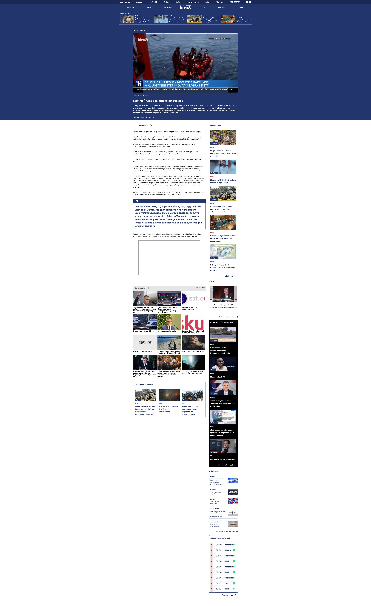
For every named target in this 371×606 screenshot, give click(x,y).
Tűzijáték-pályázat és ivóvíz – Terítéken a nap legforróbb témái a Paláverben (222, 403)
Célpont (213, 490)
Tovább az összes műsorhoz (225, 531)
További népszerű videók (227, 317)
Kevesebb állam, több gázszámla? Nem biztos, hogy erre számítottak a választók (223, 306)
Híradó (212, 476)
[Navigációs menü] (119, 7)
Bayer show (214, 509)
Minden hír (229, 276)
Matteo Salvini (137, 96)
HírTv (134, 30)
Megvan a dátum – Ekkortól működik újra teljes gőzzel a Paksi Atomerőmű (142, 21)
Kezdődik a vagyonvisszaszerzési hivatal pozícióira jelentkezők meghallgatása (244, 22)
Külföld (142, 30)
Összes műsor (227, 595)
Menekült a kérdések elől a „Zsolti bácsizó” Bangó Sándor (176, 20)
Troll (226, 583)
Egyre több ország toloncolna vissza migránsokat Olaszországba (190, 410)
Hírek (136, 403)
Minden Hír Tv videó (225, 465)
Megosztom (143, 125)
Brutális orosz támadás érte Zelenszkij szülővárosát (168, 409)
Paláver (212, 397)
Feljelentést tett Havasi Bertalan (222, 459)
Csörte (212, 499)
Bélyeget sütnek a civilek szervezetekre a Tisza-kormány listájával (222, 267)
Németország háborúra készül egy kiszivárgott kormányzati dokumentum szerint (211, 21)
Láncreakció (214, 522)
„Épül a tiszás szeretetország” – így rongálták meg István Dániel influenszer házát (222, 432)
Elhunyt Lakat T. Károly (219, 377)
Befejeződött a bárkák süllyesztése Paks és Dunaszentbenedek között (220, 350)
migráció (148, 96)
